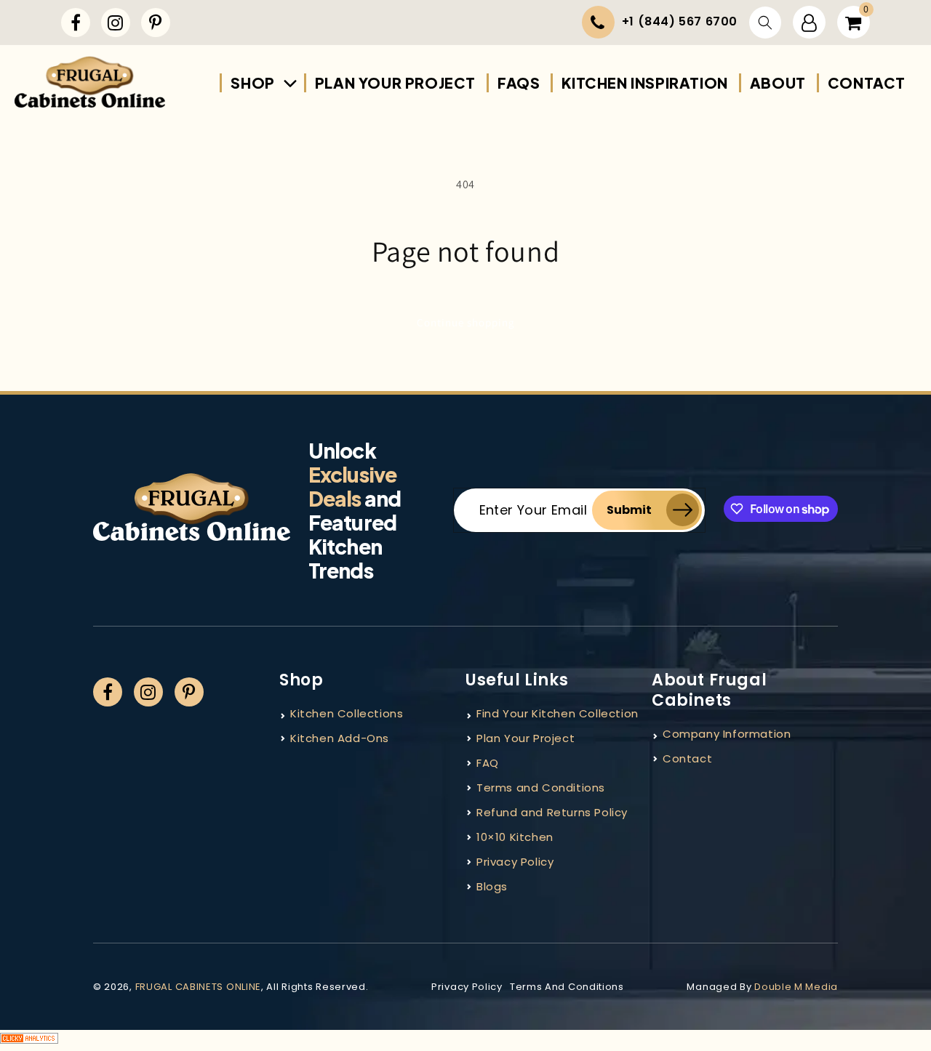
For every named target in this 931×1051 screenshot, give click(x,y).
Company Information (727, 733)
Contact (687, 758)
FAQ (487, 762)
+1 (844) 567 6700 (680, 21)
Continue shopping (466, 322)
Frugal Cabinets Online (198, 987)
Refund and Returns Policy (552, 812)
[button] (765, 23)
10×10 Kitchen (515, 837)
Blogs (492, 886)
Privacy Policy (515, 861)
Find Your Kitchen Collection (557, 713)
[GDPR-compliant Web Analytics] (465, 1040)
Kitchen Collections (346, 713)
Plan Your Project (525, 738)
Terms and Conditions (540, 787)
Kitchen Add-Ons (339, 738)
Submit (629, 510)
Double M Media (796, 987)
